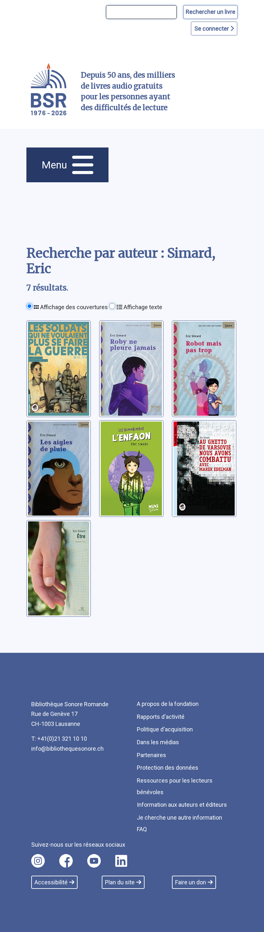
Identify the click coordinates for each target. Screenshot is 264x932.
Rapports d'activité (160, 716)
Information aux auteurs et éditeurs (182, 804)
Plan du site (120, 882)
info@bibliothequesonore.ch (67, 748)
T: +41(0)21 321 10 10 (59, 738)
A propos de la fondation (168, 703)
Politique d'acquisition (165, 729)
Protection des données (167, 767)
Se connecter (212, 28)
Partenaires (151, 755)
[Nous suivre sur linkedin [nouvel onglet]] (121, 861)
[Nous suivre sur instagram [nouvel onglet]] (38, 861)
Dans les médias (158, 742)
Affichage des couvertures (73, 307)
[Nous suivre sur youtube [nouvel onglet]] (94, 861)
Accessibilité (51, 882)
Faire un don (190, 882)
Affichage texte (142, 307)
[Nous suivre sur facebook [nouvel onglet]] (66, 861)
